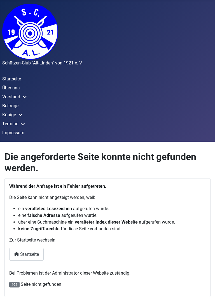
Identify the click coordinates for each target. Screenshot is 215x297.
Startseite (11, 79)
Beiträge (10, 105)
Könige (9, 114)
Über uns (11, 88)
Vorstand (11, 96)
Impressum (13, 132)
